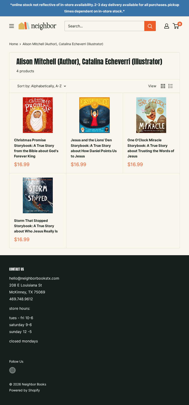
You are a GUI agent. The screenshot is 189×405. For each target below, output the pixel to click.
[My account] (166, 26)
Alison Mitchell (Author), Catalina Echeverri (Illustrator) (63, 44)
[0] (176, 26)
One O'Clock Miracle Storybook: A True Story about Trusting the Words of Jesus (150, 148)
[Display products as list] (170, 86)
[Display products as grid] (163, 86)
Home (13, 44)
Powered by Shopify (24, 390)
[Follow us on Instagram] (12, 370)
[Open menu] (11, 26)
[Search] (150, 26)
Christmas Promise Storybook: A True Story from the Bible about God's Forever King (36, 148)
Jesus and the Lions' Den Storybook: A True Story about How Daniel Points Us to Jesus (94, 148)
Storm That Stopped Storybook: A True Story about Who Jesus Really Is (36, 226)
